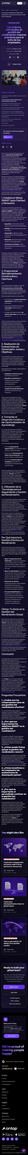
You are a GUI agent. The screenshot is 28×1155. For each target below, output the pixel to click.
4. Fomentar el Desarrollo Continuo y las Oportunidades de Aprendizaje (13, 108)
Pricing (4, 1078)
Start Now (14, 992)
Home (3, 10)
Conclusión (5, 123)
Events (4, 1122)
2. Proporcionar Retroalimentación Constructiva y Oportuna (12, 100)
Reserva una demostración (15, 763)
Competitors (6, 1108)
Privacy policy (5, 1149)
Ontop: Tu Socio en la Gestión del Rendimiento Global (11, 119)
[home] (6, 3)
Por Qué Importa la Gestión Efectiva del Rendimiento (13, 116)
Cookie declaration (7, 1147)
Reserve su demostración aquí (14, 691)
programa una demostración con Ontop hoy (14, 645)
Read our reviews (19, 1061)
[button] (24, 3)
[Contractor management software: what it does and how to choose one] (14, 857)
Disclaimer (13, 1149)
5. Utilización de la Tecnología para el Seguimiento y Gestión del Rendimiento (13, 112)
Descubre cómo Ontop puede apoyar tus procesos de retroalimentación (12, 339)
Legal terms (16, 1147)
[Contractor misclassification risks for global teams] (14, 896)
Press (3, 1105)
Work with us (5, 1116)
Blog (7, 10)
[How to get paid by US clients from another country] (14, 936)
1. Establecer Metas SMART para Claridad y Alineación (14, 96)
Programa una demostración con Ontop (13, 191)
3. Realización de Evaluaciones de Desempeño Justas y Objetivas (11, 104)
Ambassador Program (8, 1119)
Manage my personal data (8, 1145)
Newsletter (5, 1092)
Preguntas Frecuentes (8, 125)
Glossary (4, 1098)
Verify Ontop (11, 1036)
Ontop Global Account (8, 1081)
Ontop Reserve (6, 1084)
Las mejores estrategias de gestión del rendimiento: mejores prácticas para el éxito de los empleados (14, 14)
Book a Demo (8, 137)
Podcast (4, 1095)
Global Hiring (13, 10)
